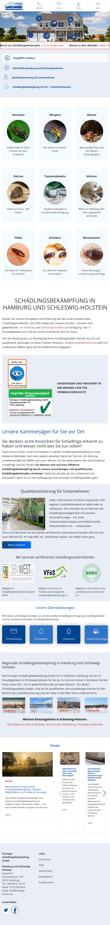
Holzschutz (69, 638)
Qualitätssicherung (85, 342)
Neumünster (53, 724)
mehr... (8, 814)
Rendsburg (68, 724)
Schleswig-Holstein (52, 327)
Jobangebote (46, 876)
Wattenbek (96, 724)
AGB (41, 865)
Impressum (45, 859)
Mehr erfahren (84, 45)
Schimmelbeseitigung (98, 638)
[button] (104, 793)
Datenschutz (45, 870)
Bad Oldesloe (15, 724)
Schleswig (83, 724)
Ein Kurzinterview (28, 45)
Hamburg (29, 327)
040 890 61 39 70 (16, 883)
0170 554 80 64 (17, 887)
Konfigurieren (46, 882)
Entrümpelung (14, 638)
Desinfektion (41, 638)
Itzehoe (29, 724)
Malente (40, 724)
